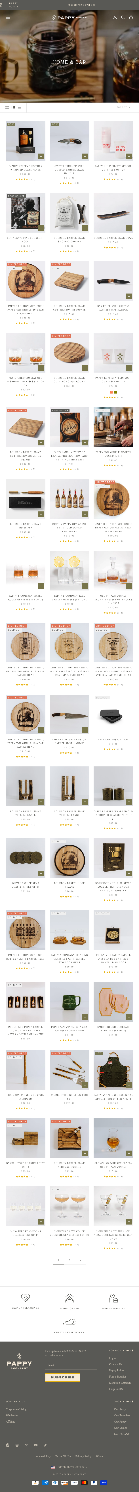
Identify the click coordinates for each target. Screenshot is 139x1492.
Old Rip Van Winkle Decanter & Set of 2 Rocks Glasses (113, 600)
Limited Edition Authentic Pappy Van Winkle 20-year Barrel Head (26, 310)
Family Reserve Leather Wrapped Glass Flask (26, 168)
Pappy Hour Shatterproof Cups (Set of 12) (113, 168)
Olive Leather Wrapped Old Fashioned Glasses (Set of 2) (113, 815)
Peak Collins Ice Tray (113, 739)
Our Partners (121, 1434)
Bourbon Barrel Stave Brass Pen (25, 526)
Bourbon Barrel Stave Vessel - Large (69, 813)
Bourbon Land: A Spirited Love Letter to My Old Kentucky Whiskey (113, 887)
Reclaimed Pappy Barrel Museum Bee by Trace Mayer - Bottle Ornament (25, 1031)
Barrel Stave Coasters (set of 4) (25, 1165)
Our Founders (122, 1415)
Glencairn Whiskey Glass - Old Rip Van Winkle (113, 1165)
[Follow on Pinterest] (26, 1445)
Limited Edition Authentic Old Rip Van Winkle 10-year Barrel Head (25, 671)
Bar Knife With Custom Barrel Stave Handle (113, 308)
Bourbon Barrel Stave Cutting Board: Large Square (25, 456)
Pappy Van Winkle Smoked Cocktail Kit (113, 454)
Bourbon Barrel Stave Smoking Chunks (69, 240)
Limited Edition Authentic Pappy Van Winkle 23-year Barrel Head (113, 528)
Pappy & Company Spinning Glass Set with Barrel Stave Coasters (69, 959)
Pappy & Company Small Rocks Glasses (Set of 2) (25, 598)
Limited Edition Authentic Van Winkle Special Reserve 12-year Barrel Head (69, 671)
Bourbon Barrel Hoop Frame (69, 885)
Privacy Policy (83, 1456)
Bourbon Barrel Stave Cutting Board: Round (69, 380)
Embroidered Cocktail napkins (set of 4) (113, 1029)
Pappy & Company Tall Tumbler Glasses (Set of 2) (69, 598)
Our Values (120, 1427)
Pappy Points (116, 1370)
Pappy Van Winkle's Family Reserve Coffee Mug (69, 1029)
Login (112, 1358)
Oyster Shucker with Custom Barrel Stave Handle (69, 170)
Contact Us (115, 1364)
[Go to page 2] (80, 1260)
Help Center (116, 1389)
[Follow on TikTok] (45, 1445)
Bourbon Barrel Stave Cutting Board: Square (69, 308)
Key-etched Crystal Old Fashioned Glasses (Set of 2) (25, 382)
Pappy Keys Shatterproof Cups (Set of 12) (113, 380)
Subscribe (62, 1377)
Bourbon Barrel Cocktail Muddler (25, 1097)
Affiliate (10, 1421)
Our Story (120, 1409)
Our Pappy (120, 1421)
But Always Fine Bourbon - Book (25, 240)
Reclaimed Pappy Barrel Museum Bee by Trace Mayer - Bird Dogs (113, 959)
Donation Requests (120, 1382)
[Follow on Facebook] (7, 1445)
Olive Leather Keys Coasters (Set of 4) (25, 885)
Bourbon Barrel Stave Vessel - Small (25, 813)
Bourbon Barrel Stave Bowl (113, 238)
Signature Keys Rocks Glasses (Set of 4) (25, 1233)
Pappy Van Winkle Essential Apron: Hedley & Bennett (113, 1097)
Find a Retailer (117, 1376)
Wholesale (12, 1415)
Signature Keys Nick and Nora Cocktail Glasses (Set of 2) (113, 1235)
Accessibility (43, 1456)
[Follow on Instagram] (17, 1445)
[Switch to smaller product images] (13, 107)
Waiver (100, 1456)
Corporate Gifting (16, 1409)
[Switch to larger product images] (7, 107)
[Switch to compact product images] (19, 107)
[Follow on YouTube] (36, 1445)
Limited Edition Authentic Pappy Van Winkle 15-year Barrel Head (26, 743)
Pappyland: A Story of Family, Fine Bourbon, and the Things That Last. (69, 456)
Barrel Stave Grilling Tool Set (69, 1097)
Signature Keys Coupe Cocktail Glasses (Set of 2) (69, 1233)
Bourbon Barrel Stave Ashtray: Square (69, 1165)
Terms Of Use (63, 1456)
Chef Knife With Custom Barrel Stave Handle (69, 741)
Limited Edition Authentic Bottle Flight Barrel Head (25, 957)
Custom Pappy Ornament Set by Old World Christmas (69, 528)
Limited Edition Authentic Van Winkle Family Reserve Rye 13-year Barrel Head (113, 671)
